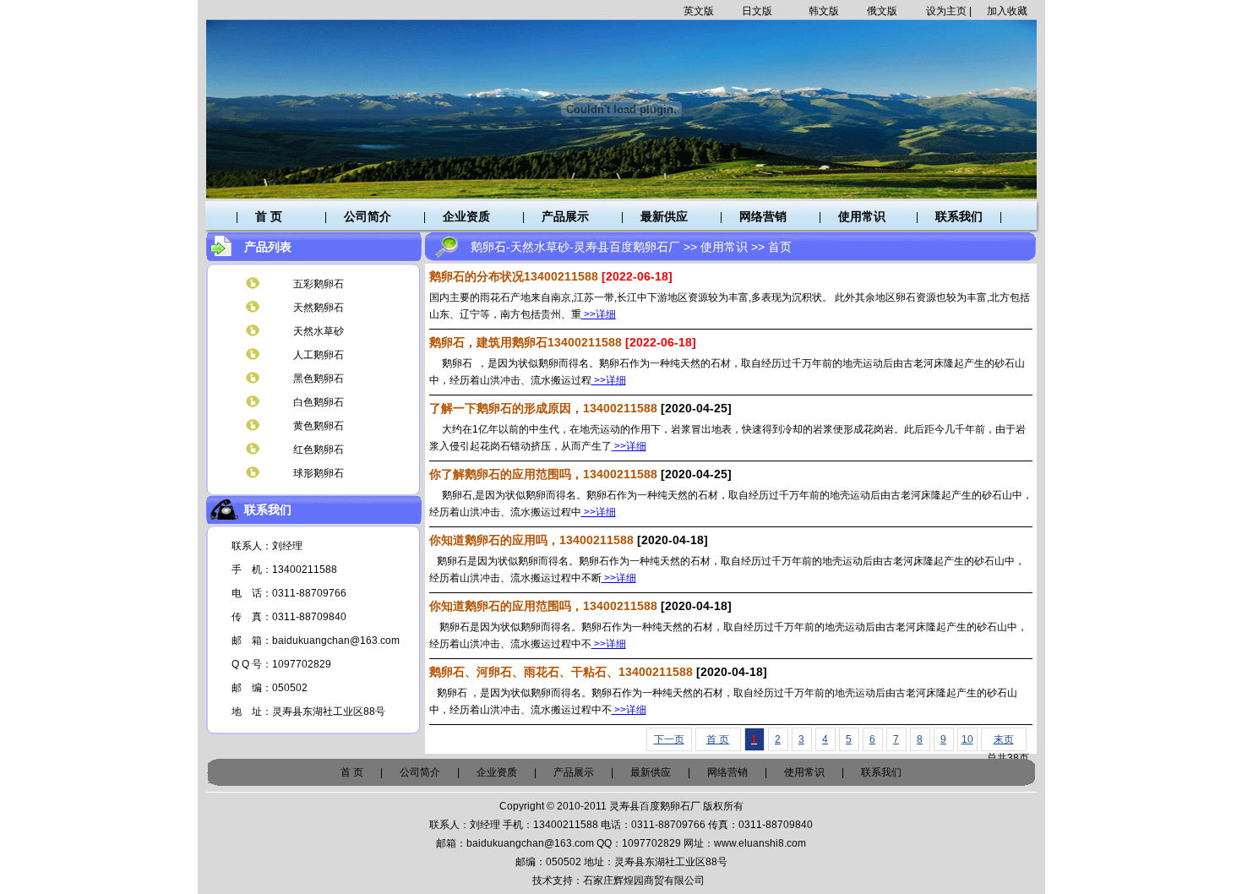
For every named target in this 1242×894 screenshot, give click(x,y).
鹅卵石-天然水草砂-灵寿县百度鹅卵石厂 (575, 246)
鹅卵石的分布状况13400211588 (513, 276)
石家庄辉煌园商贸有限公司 (644, 880)
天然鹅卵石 (318, 307)
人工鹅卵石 (318, 355)
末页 (1004, 739)
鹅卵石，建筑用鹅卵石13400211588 (525, 342)
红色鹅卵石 (318, 449)
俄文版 (882, 11)
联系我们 (959, 216)
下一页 (669, 739)
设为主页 (946, 11)
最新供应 (664, 216)
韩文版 (824, 11)
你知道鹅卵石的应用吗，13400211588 (531, 540)
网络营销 (763, 216)
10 (967, 739)
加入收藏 (1007, 11)
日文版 (757, 11)
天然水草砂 (318, 331)
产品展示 (565, 216)
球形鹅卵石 (318, 473)
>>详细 (598, 314)
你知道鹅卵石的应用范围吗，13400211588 (543, 606)
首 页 (268, 216)
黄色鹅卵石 (318, 426)
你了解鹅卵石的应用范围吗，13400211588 (543, 474)
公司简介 (367, 216)
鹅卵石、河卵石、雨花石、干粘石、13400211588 (561, 672)
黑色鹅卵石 (318, 378)
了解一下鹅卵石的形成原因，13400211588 (543, 408)
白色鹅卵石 (318, 402)
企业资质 (466, 216)
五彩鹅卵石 (318, 284)
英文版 (699, 11)
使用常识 (861, 216)
